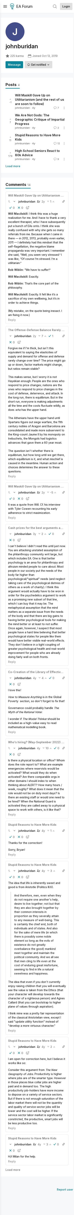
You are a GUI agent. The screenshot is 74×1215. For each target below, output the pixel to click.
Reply (12, 319)
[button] (9, 201)
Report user (65, 1189)
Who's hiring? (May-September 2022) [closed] (40, 742)
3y (34, 534)
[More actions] (64, 108)
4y (34, 678)
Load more (13, 166)
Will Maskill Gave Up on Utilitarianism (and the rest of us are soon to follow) (39, 99)
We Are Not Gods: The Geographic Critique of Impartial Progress (40, 119)
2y (43, 201)
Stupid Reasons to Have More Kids (32, 824)
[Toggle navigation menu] (5, 6)
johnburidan (22, 107)
